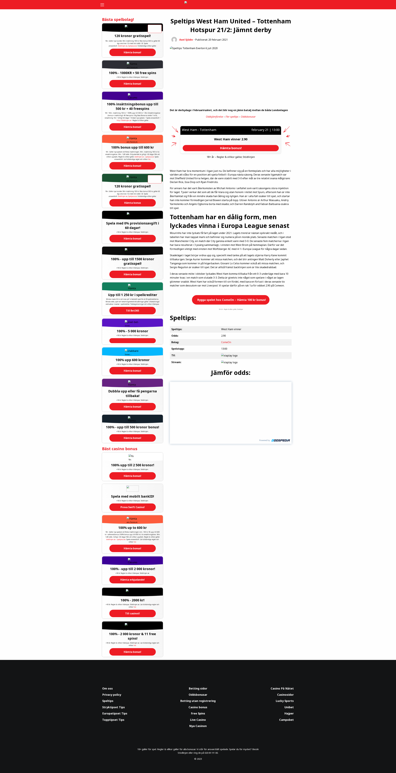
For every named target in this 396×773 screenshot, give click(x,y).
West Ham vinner (227, 139)
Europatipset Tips (114, 713)
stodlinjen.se (139, 157)
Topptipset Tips (113, 720)
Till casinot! (132, 613)
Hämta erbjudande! (132, 579)
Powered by (264, 440)
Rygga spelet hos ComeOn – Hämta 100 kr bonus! (231, 300)
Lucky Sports (285, 701)
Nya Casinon (198, 726)
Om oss (107, 688)
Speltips (107, 701)
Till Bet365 (132, 310)
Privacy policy (111, 694)
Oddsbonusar (248, 116)
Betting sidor (198, 688)
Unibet (289, 707)
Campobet (286, 720)
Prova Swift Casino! (133, 507)
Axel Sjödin (186, 39)
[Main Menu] (104, 4)
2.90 (244, 139)
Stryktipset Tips (113, 707)
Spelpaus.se (132, 46)
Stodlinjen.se (122, 46)
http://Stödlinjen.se (124, 120)
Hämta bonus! (132, 52)
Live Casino (198, 720)
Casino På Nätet (282, 688)
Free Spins (198, 713)
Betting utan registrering (198, 701)
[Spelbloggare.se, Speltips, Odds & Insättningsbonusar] (198, 4)
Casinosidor (285, 694)
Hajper (289, 713)
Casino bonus (198, 707)
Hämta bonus (132, 202)
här (149, 159)
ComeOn (226, 342)
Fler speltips (232, 116)
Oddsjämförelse (214, 116)
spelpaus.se (149, 157)
